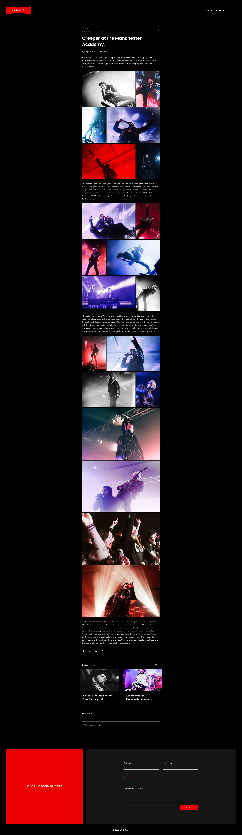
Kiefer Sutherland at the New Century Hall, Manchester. (97, 697)
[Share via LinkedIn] (96, 651)
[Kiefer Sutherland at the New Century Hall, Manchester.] (99, 680)
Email (126, 777)
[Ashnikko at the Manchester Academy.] (142, 680)
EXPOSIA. (18, 10)
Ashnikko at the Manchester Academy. (139, 697)
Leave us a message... (133, 788)
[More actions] (158, 30)
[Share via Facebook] (83, 651)
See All (157, 664)
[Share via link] (102, 651)
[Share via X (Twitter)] (89, 651)
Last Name (167, 763)
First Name (128, 763)
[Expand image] (108, 89)
